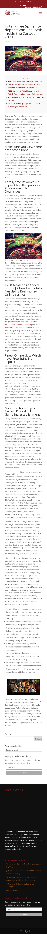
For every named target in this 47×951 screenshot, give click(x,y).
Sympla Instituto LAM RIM (23, 2)
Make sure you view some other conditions (25, 81)
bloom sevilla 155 (13, 890)
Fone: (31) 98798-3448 (33, 7)
